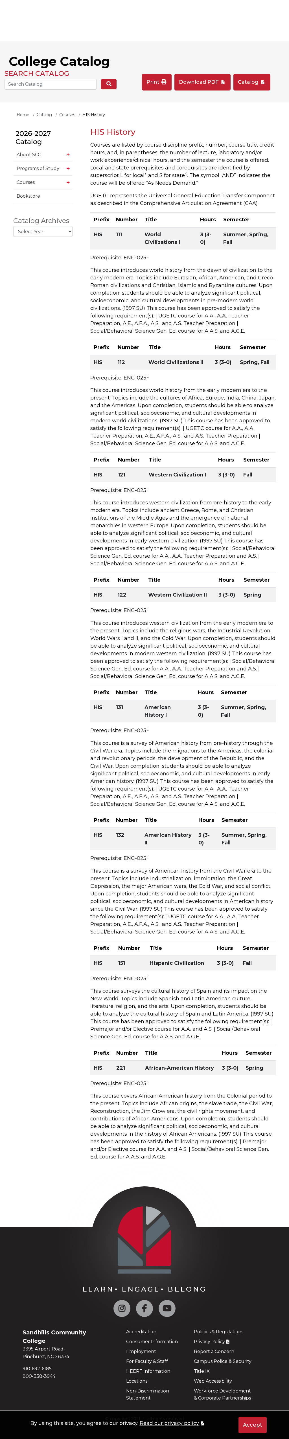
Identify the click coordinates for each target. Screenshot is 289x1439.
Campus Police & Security (222, 1361)
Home (23, 114)
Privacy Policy (209, 1341)
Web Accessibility (213, 1381)
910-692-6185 (37, 1368)
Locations (136, 1381)
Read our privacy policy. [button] (170, 1423)
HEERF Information (148, 1371)
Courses (67, 114)
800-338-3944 (39, 1376)
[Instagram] (121, 1309)
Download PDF (199, 82)
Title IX (202, 1371)
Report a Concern (214, 1351)
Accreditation (141, 1331)
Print (153, 82)
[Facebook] (144, 1309)
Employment (141, 1351)
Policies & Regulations (218, 1331)
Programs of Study (38, 168)
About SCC (29, 154)
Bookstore (28, 196)
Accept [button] (252, 1425)
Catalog (249, 82)
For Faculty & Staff (147, 1361)
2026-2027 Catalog (33, 137)
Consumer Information (152, 1341)
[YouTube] (167, 1309)
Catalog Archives (41, 221)
